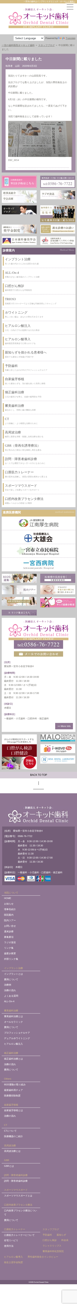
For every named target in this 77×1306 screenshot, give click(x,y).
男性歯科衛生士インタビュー (43, 1256)
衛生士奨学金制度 (13, 1262)
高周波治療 (10, 1145)
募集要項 (8, 937)
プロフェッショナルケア (17, 1032)
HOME (7, 898)
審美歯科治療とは (13, 1016)
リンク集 (8, 948)
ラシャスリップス (52, 1245)
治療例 (7, 984)
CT (5, 1125)
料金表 (64, 1240)
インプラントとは (13, 974)
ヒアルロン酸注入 (13, 1043)
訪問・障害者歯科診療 (16, 1175)
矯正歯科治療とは (13, 1058)
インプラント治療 (13, 968)
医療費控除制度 (12, 1095)
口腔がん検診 (50, 1240)
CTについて (10, 1130)
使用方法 (8, 1246)
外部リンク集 (11, 959)
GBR (6, 1160)
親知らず (61, 1235)
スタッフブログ (51, 1229)
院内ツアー (10, 920)
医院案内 (8, 915)
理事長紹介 (10, 909)
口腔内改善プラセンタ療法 (18, 1204)
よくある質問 (11, 996)
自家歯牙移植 (11, 1104)
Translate (71, 38)
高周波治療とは (12, 1151)
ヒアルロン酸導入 (13, 1256)
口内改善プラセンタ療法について (20, 1212)
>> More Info (64, 726)
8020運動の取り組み (15, 1084)
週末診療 (8, 931)
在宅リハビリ (11, 1240)
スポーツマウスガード (16, 1190)
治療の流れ (10, 990)
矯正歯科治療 (11, 1053)
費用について (11, 979)
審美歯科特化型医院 (53, 1251)
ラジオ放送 (10, 942)
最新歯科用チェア (13, 1090)
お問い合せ (10, 926)
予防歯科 (47, 1235)
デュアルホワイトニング (17, 1038)
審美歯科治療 (11, 1010)
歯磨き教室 (10, 953)
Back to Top (38, 774)
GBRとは (9, 1166)
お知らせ (8, 903)
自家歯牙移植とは (13, 1110)
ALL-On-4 (9, 1001)
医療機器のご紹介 (13, 1136)
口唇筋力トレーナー (14, 1229)
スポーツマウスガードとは (18, 1195)
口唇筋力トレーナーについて (19, 1235)
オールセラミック (13, 1022)
